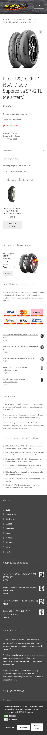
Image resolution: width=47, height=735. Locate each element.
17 (11, 139)
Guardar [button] (23, 727)
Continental (11, 519)
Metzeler (9, 538)
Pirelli (15, 139)
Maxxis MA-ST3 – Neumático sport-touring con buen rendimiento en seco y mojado (22, 486)
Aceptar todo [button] (37, 727)
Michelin (9, 542)
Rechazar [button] (10, 727)
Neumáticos (21, 19)
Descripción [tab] (7, 150)
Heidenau (10, 528)
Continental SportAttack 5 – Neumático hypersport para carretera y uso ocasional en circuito (24, 453)
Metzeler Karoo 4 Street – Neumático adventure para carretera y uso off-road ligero (23, 460)
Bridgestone (11, 514)
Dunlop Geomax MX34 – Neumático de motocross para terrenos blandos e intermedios (23, 466)
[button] (41, 32)
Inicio (7, 19)
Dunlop (9, 523)
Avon (8, 509)
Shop (13, 19)
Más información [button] (26, 712)
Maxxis (8, 533)
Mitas (8, 547)
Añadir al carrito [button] (12, 225)
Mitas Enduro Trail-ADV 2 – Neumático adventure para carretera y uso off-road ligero (23, 447)
